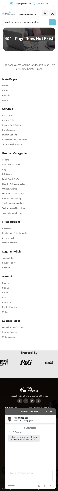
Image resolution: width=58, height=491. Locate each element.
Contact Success (9, 332)
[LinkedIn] (32, 400)
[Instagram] (25, 400)
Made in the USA (9, 242)
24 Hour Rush (8, 237)
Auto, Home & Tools (11, 164)
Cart (4, 297)
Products (6, 90)
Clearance (6, 228)
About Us (6, 95)
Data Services (8, 129)
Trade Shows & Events (12, 212)
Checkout (6, 302)
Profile (5, 292)
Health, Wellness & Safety (14, 183)
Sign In (5, 282)
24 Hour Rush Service (12, 144)
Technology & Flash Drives (14, 208)
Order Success (8, 336)
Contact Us (7, 100)
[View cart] (45, 13)
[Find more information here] (30, 448)
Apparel (5, 159)
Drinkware (7, 174)
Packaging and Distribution (15, 139)
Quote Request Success (12, 327)
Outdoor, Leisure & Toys (13, 193)
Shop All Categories (26, 14)
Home (5, 85)
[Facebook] (19, 400)
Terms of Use (8, 258)
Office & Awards (9, 188)
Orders (5, 311)
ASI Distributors (9, 115)
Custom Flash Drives (11, 125)
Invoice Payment (10, 307)
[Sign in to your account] (52, 13)
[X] (38, 400)
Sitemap (6, 267)
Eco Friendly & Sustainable (14, 233)
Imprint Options (9, 134)
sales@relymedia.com (22, 3)
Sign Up (6, 287)
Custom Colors (8, 120)
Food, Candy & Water (11, 179)
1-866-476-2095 (42, 3)
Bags (4, 169)
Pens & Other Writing (11, 198)
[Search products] (52, 22)
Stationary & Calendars (12, 203)
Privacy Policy (8, 262)
